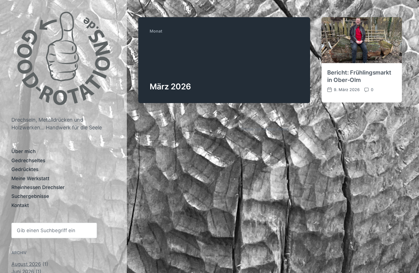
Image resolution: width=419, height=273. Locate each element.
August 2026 (26, 264)
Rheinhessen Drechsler (38, 187)
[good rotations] (63, 60)
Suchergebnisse (30, 196)
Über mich (23, 151)
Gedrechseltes (28, 160)
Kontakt (20, 205)
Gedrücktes (24, 169)
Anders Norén (275, 129)
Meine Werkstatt (30, 178)
